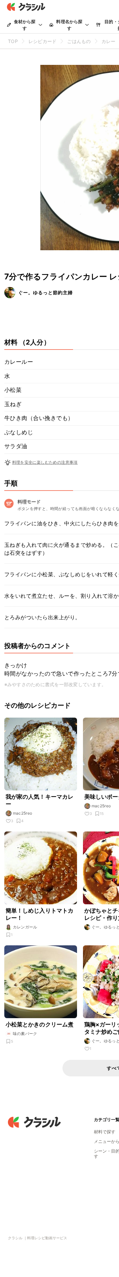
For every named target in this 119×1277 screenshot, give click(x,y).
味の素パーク (25, 1033)
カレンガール (25, 926)
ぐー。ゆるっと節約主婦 (45, 292)
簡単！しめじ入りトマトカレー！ (40, 914)
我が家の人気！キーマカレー (40, 800)
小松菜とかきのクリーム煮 (40, 1024)
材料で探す (104, 1131)
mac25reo (22, 813)
